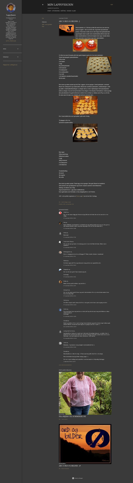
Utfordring (56, 11)
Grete (65, 309)
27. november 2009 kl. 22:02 (69, 304)
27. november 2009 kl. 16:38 (69, 228)
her (83, 196)
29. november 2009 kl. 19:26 (69, 347)
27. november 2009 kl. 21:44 (69, 295)
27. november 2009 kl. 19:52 (69, 276)
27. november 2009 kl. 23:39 (69, 316)
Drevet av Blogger (79, 478)
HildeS (65, 212)
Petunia (78, 196)
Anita (64, 232)
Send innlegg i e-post (66, 202)
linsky (64, 281)
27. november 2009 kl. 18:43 (69, 265)
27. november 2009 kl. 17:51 (69, 256)
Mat (43, 26)
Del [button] (43, 18)
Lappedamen (11, 15)
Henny (65, 300)
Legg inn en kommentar (65, 365)
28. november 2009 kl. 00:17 (69, 326)
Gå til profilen (11, 41)
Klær (74, 11)
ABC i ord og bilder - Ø (70, 466)
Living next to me (68, 331)
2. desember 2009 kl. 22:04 (69, 361)
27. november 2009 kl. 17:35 (69, 247)
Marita (65, 260)
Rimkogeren (66, 252)
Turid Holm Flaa (67, 241)
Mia (64, 222)
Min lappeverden (60, 4)
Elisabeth (65, 269)
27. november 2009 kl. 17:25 (69, 237)
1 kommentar (64, 419)
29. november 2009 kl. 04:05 (70, 338)
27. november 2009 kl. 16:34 (69, 218)
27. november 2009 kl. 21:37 (69, 285)
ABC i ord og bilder (47, 24)
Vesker (69, 11)
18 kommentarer (65, 468)
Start (49, 11)
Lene (64, 342)
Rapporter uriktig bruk (10, 65)
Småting (63, 11)
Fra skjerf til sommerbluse (72, 416)
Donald (65, 320)
